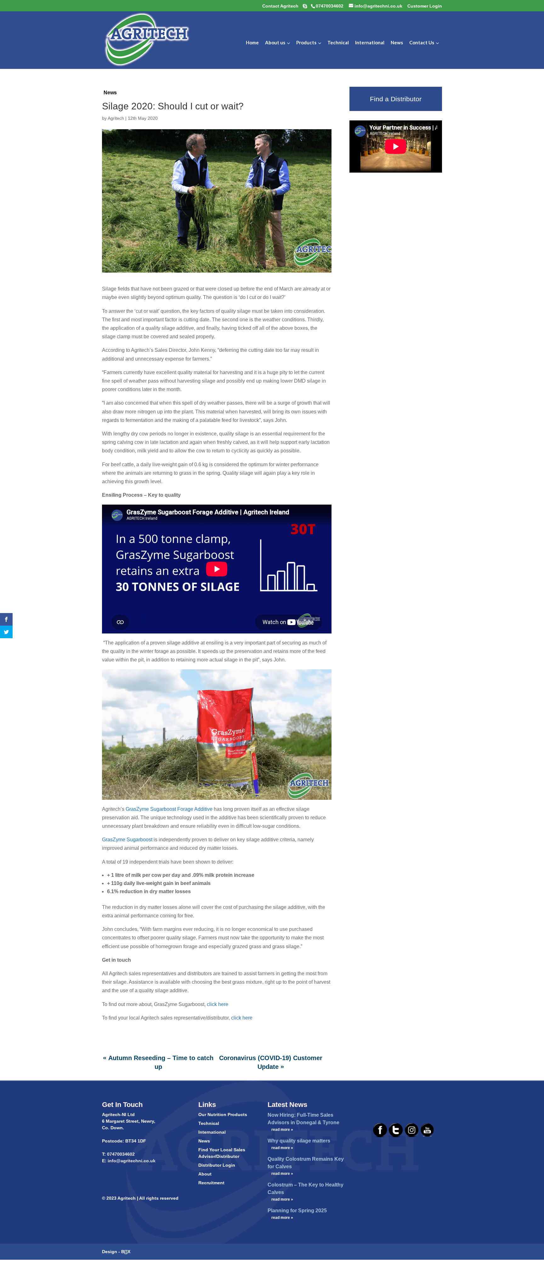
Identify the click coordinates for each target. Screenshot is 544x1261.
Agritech (116, 118)
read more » (282, 1129)
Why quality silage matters (299, 1140)
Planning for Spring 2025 (297, 1210)
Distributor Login (216, 1165)
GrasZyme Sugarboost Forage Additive (169, 809)
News (110, 92)
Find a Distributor (396, 98)
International (212, 1132)
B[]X (125, 1251)
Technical (208, 1123)
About (205, 1173)
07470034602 (121, 1154)
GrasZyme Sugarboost (128, 839)
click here (217, 1004)
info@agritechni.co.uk (131, 1160)
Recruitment (211, 1182)
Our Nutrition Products (222, 1114)
